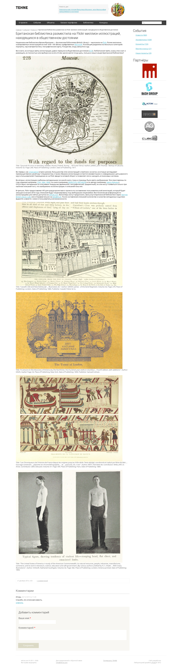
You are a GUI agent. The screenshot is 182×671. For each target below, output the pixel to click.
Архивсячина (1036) (144, 39)
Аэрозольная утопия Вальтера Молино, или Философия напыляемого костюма (82, 10)
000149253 (81, 182)
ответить (19, 602)
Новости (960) (141, 35)
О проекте (23, 22)
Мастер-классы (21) (143, 48)
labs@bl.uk (56, 197)
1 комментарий (42, 581)
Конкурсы (103, 22)
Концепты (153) (142, 44)
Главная (18, 30)
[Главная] (22, 8)
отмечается (33, 172)
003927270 (72, 182)
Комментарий (27, 628)
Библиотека (88, 22)
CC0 (90, 51)
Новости (34, 30)
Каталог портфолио (69, 22)
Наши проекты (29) (143, 53)
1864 (43, 182)
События (37, 22)
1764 (39, 182)
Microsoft (78, 44)
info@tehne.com (61, 663)
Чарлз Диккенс (112, 182)
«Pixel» (153, 663)
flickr (105, 42)
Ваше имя (25, 618)
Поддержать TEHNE (110, 661)
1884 (48, 182)
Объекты (50, 22)
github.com (53, 194)
